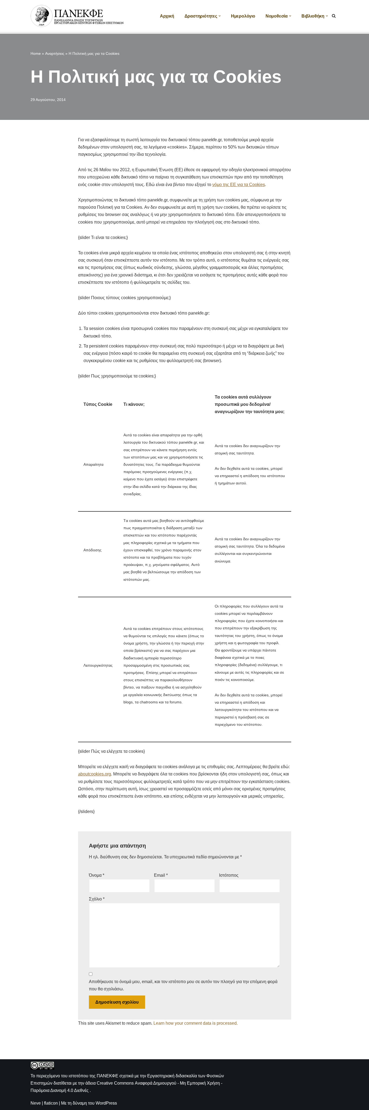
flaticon (51, 1103)
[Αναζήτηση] (334, 16)
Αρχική (167, 16)
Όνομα (96, 875)
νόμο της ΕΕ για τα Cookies (238, 184)
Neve (36, 1103)
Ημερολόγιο (243, 16)
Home (36, 53)
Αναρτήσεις (54, 53)
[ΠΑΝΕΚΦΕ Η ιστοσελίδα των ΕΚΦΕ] (78, 16)
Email (161, 875)
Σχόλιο (97, 899)
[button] (220, 16)
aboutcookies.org (94, 774)
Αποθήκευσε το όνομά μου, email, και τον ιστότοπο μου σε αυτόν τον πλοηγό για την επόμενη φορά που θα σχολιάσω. (183, 985)
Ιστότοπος (229, 875)
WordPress (106, 1103)
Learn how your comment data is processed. (195, 1023)
